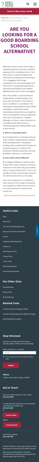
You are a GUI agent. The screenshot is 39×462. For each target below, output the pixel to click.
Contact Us (6, 246)
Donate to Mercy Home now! (18, 11)
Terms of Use (7, 261)
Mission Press (7, 292)
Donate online (11, 415)
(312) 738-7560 (8, 436)
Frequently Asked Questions (12, 241)
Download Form (12, 425)
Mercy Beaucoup (8, 297)
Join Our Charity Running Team (13, 226)
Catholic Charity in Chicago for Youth (15, 309)
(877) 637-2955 (8, 408)
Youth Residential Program (12, 319)
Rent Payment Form (10, 251)
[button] (37, 231)
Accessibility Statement (11, 271)
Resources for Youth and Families (14, 231)
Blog (4, 217)
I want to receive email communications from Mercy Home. (19, 358)
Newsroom (6, 221)
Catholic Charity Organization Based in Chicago (19, 314)
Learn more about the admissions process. (20, 195)
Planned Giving (8, 287)
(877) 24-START (8, 397)
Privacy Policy (7, 256)
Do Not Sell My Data (9, 266)
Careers (5, 236)
